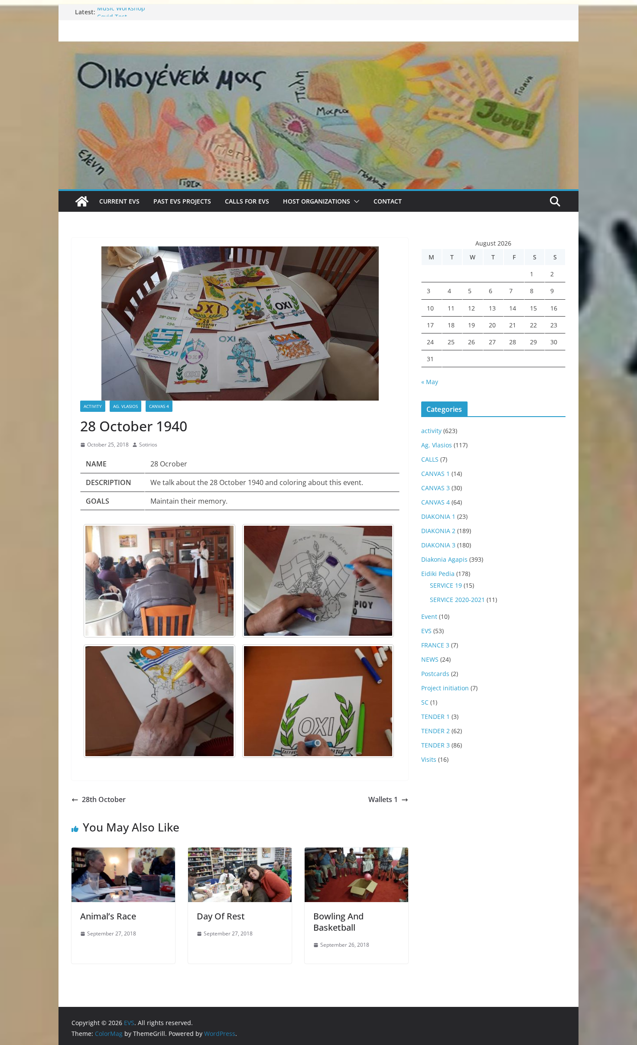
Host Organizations (316, 201)
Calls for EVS (247, 201)
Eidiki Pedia (438, 573)
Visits (428, 759)
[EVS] (318, 47)
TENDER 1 (435, 716)
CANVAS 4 (159, 406)
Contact (388, 201)
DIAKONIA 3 (438, 545)
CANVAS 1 (435, 473)
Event (429, 616)
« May (429, 382)
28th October (104, 799)
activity (93, 406)
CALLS (430, 459)
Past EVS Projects (182, 201)
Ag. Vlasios (125, 406)
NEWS (430, 659)
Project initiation (445, 688)
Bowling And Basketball (338, 921)
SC (425, 702)
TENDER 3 (435, 745)
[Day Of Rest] (240, 853)
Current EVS (119, 201)
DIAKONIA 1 (438, 516)
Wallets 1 (383, 799)
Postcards (435, 674)
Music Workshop (121, 12)
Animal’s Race (108, 916)
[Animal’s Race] (123, 853)
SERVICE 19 (446, 585)
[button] (355, 201)
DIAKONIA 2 (438, 531)
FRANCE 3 (435, 645)
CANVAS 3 (435, 488)
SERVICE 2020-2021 (457, 599)
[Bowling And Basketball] (356, 853)
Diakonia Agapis (444, 559)
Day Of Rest (221, 916)
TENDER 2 (435, 731)
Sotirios (148, 444)
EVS (426, 631)
